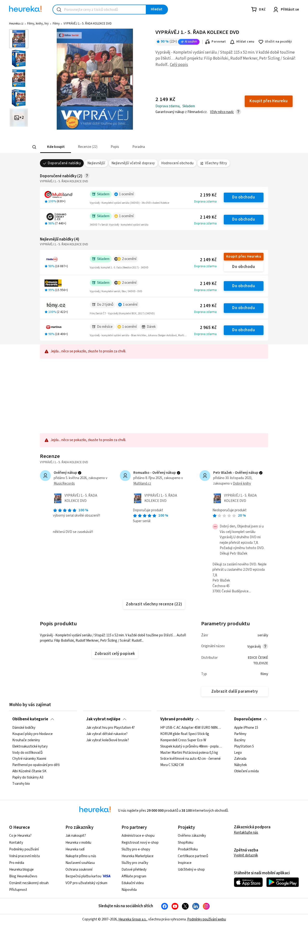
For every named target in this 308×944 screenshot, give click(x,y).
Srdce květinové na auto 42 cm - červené (190, 758)
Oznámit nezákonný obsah (29, 883)
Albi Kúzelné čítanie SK (29, 771)
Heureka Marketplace (138, 856)
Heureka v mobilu (78, 842)
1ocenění (126, 194)
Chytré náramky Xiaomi (29, 758)
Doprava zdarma (205, 201)
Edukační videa (133, 883)
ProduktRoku (188, 849)
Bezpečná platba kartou (83, 876)
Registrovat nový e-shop (140, 842)
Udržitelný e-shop (191, 869)
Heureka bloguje (21, 869)
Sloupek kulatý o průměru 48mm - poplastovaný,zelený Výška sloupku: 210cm (191, 746)
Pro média (16, 862)
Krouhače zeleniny (26, 740)
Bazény (239, 740)
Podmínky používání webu (206, 919)
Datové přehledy (134, 869)
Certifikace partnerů (193, 856)
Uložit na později (278, 41)
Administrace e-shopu (138, 835)
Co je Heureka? (20, 835)
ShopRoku (185, 842)
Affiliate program (134, 876)
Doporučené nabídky (64, 163)
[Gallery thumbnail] (18, 38)
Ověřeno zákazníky (192, 835)
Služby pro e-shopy (136, 849)
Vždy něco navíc (222, 111)
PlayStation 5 (244, 746)
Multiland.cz (142, 483)
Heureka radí (74, 849)
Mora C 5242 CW (172, 765)
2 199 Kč (208, 195)
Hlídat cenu (245, 41)
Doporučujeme (247, 719)
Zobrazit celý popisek (115, 654)
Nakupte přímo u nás (80, 856)
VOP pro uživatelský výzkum (86, 883)
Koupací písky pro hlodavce (32, 733)
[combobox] (99, 9)
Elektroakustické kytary (30, 746)
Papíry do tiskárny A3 (27, 777)
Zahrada (240, 758)
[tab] (55, 147)
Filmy (56, 23)
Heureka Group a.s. (132, 919)
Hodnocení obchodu (177, 163)
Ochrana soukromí (78, 869)
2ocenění (129, 258)
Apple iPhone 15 (246, 727)
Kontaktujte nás (246, 832)
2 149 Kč (208, 217)
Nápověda (129, 889)
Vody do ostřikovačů (27, 752)
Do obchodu (243, 197)
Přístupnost (18, 889)
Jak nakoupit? (75, 835)
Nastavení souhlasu (80, 862)
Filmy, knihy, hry (38, 23)
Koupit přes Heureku (243, 256)
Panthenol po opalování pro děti (36, 765)
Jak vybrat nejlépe (103, 719)
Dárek (151, 326)
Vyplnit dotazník (246, 855)
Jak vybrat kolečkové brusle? (107, 740)
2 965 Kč (208, 327)
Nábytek (240, 765)
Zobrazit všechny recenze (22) (154, 604)
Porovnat (219, 41)
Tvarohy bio (21, 783)
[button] (55, 147)
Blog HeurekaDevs (23, 876)
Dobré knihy (242, 483)
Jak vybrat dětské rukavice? (107, 733)
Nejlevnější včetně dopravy (133, 163)
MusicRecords (64, 483)
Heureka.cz (16, 23)
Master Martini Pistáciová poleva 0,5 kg (189, 752)
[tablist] (118, 147)
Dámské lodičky (23, 727)
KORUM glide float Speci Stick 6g (184, 733)
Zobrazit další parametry (234, 691)
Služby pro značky (135, 862)
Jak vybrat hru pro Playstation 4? (110, 727)
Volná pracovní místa (24, 856)
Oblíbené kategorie (30, 719)
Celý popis (179, 65)
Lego (238, 752)
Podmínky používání (24, 849)
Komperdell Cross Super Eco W (183, 740)
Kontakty (16, 842)
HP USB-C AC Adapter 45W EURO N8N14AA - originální (191, 727)
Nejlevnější (96, 163)
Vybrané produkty (176, 719)
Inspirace (185, 862)
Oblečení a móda (246, 771)
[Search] (34, 147)
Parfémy (240, 733)
